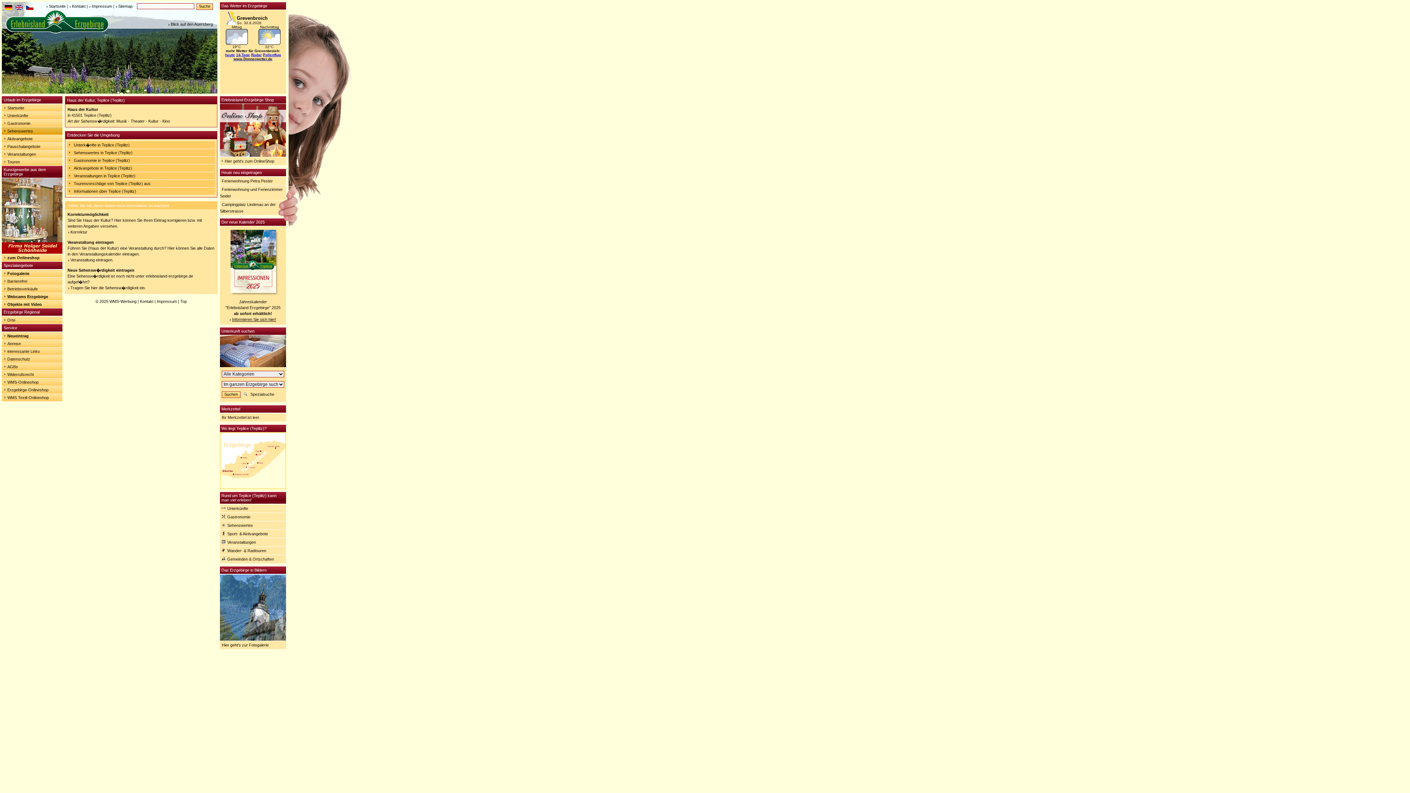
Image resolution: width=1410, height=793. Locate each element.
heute (230, 55)
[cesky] (29, 8)
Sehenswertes (20, 131)
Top (183, 301)
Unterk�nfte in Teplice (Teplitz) (102, 145)
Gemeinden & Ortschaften (250, 559)
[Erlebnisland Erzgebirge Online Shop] (253, 155)
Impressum (102, 6)
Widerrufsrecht (20, 374)
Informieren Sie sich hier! (254, 319)
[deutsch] (8, 8)
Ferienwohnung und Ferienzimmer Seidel (251, 192)
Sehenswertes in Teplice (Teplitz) (103, 153)
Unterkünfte (17, 115)
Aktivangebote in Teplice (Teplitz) (103, 168)
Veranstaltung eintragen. (91, 260)
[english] (19, 8)
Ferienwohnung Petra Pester (247, 181)
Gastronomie (18, 123)
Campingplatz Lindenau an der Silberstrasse (248, 207)
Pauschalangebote (23, 146)
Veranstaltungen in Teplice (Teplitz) (104, 176)
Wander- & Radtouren (246, 550)
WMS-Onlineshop (23, 382)
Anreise (14, 343)
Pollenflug (272, 55)
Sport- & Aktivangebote (247, 534)
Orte (11, 320)
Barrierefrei (17, 281)
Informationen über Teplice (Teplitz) (105, 191)
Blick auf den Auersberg (192, 24)
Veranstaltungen (21, 154)
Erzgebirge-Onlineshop (27, 390)
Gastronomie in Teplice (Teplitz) (102, 160)
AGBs (12, 367)
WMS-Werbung (123, 301)
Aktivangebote (20, 139)
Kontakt (79, 6)
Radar (256, 55)
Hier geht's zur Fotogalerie (245, 645)
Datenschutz (18, 359)
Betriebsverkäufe (22, 289)
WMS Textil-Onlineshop (28, 397)
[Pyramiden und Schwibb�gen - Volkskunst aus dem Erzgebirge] (32, 252)
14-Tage (243, 55)
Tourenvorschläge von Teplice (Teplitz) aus (112, 183)
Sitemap (125, 6)
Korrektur (78, 232)
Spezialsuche (262, 394)
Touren (13, 162)
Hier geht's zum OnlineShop (249, 161)
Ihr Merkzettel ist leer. (241, 417)
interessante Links (23, 351)
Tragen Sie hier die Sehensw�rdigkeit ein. (108, 288)
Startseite (57, 6)
